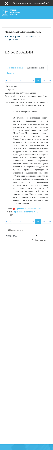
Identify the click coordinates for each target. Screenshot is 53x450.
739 (26, 80)
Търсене (10, 73)
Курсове (30, 36)
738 (20, 80)
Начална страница (13, 36)
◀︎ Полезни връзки (15, 230)
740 (32, 80)
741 (39, 80)
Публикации (13, 39)
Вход (46, 3)
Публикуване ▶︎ (39, 240)
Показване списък (15, 67)
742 (44, 80)
